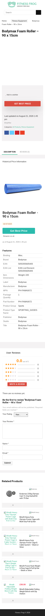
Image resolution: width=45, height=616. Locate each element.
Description (10, 152)
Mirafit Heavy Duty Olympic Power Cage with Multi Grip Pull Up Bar (30, 519)
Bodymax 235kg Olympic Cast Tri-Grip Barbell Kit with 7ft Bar (29, 496)
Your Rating (7, 414)
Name (5, 444)
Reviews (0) (25, 152)
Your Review (8, 421)
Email (5, 453)
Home (4, 21)
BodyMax (7, 123)
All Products (16, 127)
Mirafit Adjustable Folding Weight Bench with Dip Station (30, 591)
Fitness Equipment (19, 21)
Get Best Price (22, 103)
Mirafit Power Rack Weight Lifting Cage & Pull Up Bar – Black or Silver (30, 568)
